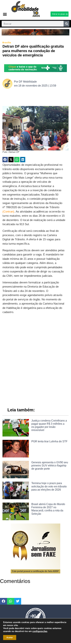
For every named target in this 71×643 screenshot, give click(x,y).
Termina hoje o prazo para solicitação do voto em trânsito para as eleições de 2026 (49, 486)
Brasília (6, 42)
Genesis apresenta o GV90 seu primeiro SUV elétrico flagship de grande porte (49, 465)
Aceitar (9, 637)
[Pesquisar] (66, 24)
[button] (4, 14)
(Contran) (8, 211)
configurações (39, 631)
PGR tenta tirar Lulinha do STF (49, 441)
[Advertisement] (35, 362)
